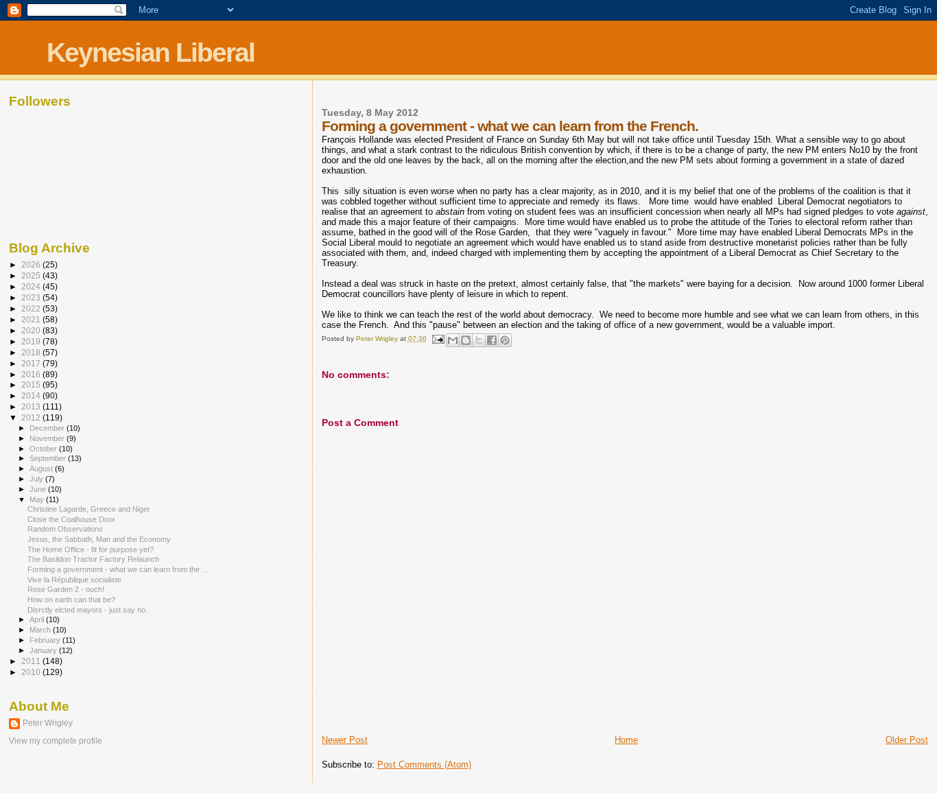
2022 (32, 308)
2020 (32, 330)
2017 (32, 363)
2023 (32, 297)
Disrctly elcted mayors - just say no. (87, 610)
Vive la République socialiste (74, 580)
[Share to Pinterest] (505, 340)
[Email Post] (438, 338)
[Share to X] (479, 340)
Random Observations (65, 529)
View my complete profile (55, 741)
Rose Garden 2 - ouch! (65, 589)
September (48, 458)
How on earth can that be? (71, 599)
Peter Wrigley (48, 723)
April (37, 619)
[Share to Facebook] (492, 340)
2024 (32, 286)
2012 (32, 417)
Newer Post (345, 740)
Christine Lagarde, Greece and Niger (88, 509)
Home (626, 740)
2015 (32, 384)
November (48, 438)
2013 (32, 406)
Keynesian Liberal (150, 52)
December (48, 428)
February (45, 640)
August (42, 468)
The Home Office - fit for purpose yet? (90, 549)
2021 (32, 319)
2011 (32, 660)
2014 (32, 395)
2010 (32, 671)
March (41, 630)
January (44, 650)
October (44, 449)
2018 (32, 352)
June (38, 489)
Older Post (907, 740)
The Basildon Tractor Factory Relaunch (93, 559)
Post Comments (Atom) (424, 764)
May (37, 499)
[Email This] (453, 340)
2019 (32, 341)
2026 (32, 264)
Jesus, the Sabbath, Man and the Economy (99, 539)
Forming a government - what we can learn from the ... (117, 569)
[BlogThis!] (466, 340)
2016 (32, 374)
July (37, 479)
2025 (32, 275)
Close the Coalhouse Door (71, 519)
